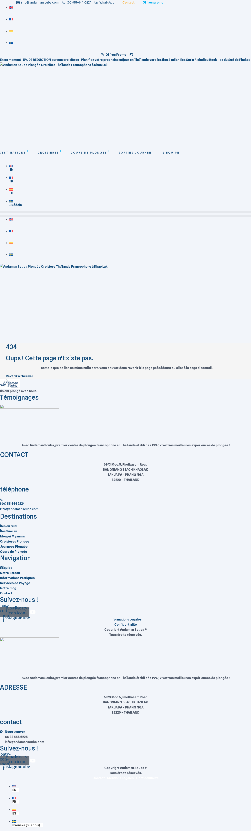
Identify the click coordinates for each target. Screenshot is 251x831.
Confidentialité (147, 778)
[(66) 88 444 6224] (1, 499)
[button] (125, 212)
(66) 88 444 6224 (12, 503)
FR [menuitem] (11, 181)
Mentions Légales (120, 778)
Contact (99, 778)
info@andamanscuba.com (19, 509)
